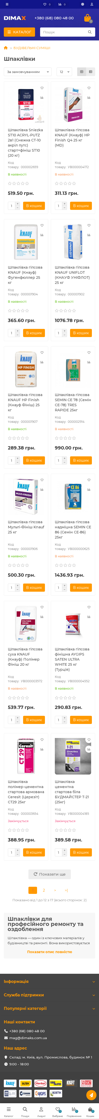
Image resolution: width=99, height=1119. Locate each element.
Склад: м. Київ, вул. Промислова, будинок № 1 (50, 1057)
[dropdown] (7, 4)
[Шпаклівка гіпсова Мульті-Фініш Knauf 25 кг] (26, 497)
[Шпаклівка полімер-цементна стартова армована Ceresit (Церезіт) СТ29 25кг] (26, 756)
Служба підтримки (24, 995)
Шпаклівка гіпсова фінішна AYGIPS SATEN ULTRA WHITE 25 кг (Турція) (72, 659)
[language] (82, 4)
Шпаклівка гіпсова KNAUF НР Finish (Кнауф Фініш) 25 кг (25, 402)
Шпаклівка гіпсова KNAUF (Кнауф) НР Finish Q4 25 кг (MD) (72, 138)
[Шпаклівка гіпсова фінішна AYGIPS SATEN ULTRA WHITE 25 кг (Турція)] (73, 624)
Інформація (16, 981)
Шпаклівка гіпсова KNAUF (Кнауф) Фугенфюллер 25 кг (25, 275)
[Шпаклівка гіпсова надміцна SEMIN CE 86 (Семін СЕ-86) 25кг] (73, 497)
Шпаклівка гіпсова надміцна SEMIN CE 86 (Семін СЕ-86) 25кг (73, 530)
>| (66, 890)
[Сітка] (81, 71)
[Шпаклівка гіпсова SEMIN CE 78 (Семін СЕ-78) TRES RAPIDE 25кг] (73, 369)
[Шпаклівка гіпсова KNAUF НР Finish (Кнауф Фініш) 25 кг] (26, 369)
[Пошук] (90, 32)
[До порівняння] (41, 97)
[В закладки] (41, 87)
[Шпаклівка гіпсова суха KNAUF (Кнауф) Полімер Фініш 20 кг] (26, 624)
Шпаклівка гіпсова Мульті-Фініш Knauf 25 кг (26, 527)
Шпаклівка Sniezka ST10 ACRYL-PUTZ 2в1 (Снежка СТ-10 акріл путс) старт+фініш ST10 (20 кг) (25, 143)
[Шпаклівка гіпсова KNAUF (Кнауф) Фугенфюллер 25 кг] (26, 242)
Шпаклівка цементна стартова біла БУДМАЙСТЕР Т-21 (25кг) (72, 791)
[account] (92, 4)
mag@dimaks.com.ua (28, 1038)
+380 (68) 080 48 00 (54, 18)
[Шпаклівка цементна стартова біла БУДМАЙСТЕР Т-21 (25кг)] (73, 756)
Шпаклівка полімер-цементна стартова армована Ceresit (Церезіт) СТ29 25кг (26, 791)
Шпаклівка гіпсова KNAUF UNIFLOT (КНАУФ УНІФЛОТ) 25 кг (72, 275)
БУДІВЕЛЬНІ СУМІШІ (31, 48)
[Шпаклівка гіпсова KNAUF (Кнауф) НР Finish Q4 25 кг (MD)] (73, 104)
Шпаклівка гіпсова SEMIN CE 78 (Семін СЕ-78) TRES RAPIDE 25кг (73, 402)
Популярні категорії (25, 1008)
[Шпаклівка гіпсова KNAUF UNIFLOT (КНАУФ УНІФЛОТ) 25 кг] (73, 242)
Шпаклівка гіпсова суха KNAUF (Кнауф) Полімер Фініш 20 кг (25, 657)
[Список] (90, 71)
